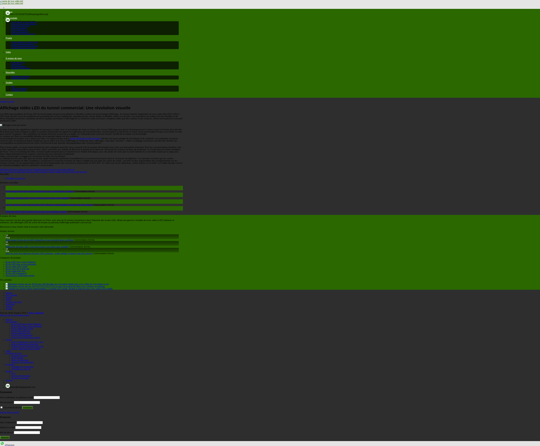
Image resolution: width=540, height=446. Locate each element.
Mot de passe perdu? (9, 412)
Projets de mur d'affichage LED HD (24, 46)
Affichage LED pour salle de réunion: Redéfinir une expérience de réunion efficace (37, 169)
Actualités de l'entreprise (20, 76)
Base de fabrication (18, 66)
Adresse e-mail (7, 427)
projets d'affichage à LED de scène (24, 42)
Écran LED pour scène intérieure (23, 22)
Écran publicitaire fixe (19, 30)
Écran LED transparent (20, 32)
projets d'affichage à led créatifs (23, 48)
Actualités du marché (19, 78)
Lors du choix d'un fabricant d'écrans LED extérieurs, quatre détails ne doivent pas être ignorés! (43, 172)
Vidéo (8, 52)
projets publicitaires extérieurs (22, 44)
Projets (9, 38)
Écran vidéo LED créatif (20, 26)
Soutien (9, 82)
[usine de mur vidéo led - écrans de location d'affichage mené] (11, 2)
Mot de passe (6, 402)
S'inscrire (5, 437)
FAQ (12, 87)
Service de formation (19, 89)
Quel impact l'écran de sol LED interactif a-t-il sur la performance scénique (40, 191)
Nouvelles (10, 72)
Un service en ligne (18, 91)
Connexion (27, 408)
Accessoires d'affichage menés (23, 34)
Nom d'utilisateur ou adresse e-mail (16, 397)
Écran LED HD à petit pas (17, 269)
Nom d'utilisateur (8, 422)
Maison (9, 12)
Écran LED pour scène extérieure (24, 24)
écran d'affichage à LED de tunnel (85, 138)
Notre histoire (16, 64)
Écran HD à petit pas (19, 28)
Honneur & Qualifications (20, 68)
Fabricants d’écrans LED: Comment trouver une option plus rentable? (37, 198)
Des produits (11, 18)
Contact (9, 95)
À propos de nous (14, 58)
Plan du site (5, 315)
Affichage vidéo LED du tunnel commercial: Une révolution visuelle (36, 212)
